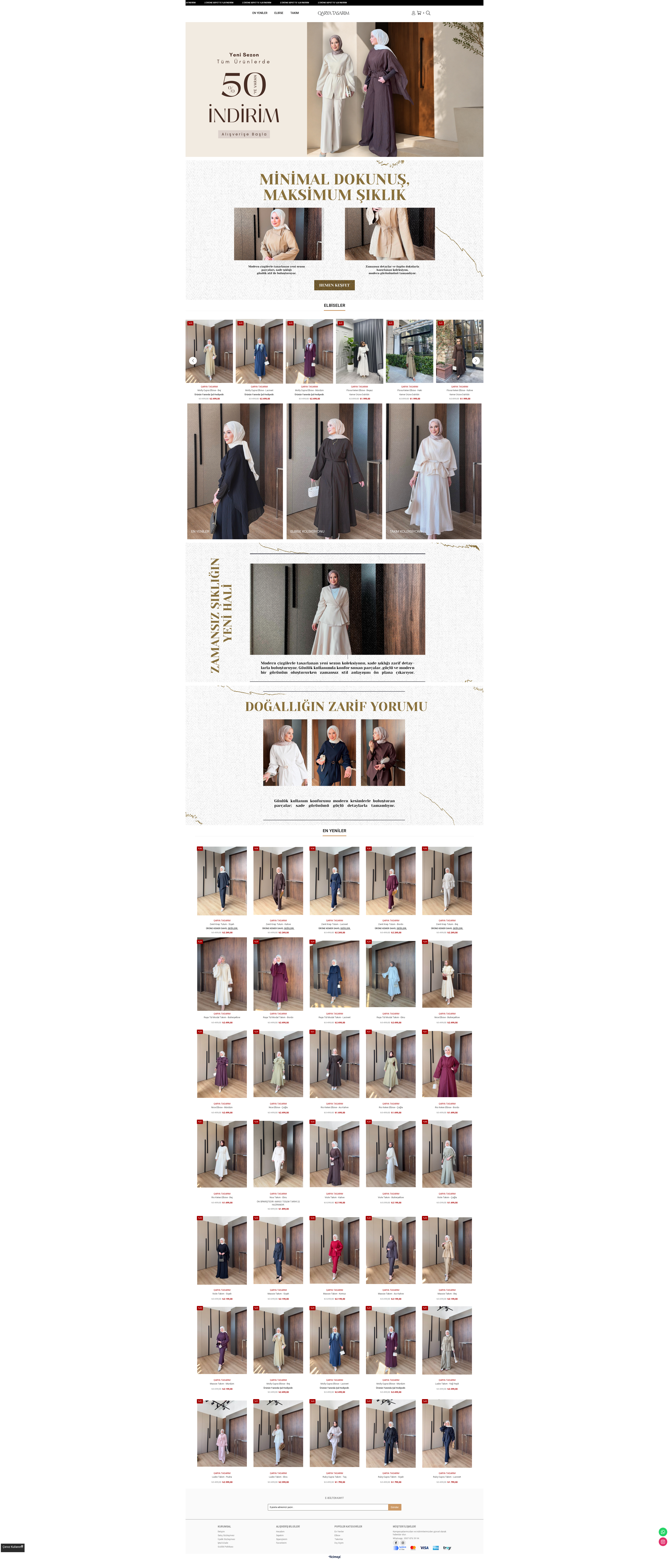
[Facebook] (396, 1543)
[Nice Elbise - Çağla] (359, 351)
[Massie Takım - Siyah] (278, 1250)
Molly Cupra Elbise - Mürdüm (390, 1383)
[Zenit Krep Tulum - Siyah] (222, 881)
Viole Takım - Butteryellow (391, 1197)
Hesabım (280, 1531)
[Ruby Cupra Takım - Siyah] (391, 1433)
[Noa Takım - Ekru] (278, 1154)
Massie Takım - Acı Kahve (391, 1293)
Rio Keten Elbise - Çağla (460, 390)
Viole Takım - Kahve (334, 1197)
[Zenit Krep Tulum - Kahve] (278, 881)
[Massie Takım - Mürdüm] (222, 1340)
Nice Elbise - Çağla (359, 390)
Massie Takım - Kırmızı (334, 1293)
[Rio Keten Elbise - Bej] (222, 1154)
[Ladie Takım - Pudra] (222, 1433)
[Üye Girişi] (413, 13)
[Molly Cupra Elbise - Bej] (278, 1340)
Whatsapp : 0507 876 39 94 (406, 1538)
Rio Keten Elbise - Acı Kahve (410, 390)
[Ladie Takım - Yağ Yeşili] (447, 1340)
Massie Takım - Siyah (278, 1293)
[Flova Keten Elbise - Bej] (209, 351)
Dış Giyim (339, 1543)
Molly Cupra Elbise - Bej (278, 1383)
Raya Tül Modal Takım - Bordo (278, 1017)
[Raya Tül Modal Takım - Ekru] (391, 974)
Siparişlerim (281, 1539)
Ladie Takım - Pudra (222, 1477)
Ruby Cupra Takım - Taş (335, 1477)
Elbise (337, 1535)
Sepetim (280, 1535)
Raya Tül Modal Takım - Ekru (391, 1017)
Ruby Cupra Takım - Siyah (391, 1477)
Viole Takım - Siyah (222, 1293)
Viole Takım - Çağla (447, 1197)
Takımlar (338, 1539)
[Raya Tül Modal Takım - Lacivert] (334, 974)
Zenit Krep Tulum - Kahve (278, 924)
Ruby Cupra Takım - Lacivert (447, 1477)
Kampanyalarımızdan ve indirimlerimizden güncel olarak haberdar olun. (419, 1533)
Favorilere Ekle (205, 377)
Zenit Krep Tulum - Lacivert (334, 924)
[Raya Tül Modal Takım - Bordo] (278, 974)
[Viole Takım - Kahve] (334, 1154)
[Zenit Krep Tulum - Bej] (447, 881)
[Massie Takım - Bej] (447, 1250)
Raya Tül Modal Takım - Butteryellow (222, 1017)
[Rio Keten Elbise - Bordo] (447, 1064)
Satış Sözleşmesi (226, 1535)
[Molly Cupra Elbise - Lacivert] (334, 1340)
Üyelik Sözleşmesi (226, 1539)
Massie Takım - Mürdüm (222, 1383)
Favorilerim (281, 1543)
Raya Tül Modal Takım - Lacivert (335, 1017)
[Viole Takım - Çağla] (447, 1154)
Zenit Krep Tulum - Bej (447, 924)
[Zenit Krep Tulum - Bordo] (391, 881)
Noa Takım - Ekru (278, 1197)
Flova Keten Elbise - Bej (209, 390)
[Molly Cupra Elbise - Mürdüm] (391, 1340)
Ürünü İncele (213, 377)
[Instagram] (403, 1543)
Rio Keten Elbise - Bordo (447, 1107)
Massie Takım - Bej (447, 1293)
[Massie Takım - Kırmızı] (334, 1250)
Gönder (395, 1507)
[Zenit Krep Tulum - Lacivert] (334, 881)
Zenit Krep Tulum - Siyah (222, 924)
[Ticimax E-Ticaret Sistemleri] (334, 1557)
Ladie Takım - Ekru (278, 1477)
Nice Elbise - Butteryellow (259, 390)
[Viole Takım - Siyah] (222, 1250)
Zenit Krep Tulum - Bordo (390, 924)
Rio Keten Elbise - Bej (222, 1197)
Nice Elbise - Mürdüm (309, 390)
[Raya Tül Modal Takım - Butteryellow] (222, 974)
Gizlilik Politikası (225, 1547)
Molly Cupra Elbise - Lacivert (335, 1383)
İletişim (221, 1531)
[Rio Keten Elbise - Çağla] (460, 351)
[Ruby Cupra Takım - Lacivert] (447, 1433)
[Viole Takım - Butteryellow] (391, 1154)
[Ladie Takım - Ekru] (278, 1433)
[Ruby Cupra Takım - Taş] (334, 1433)
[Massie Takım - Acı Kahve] (391, 1250)
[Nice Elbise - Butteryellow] (259, 351)
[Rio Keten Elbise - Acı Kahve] (409, 351)
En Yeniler (339, 1531)
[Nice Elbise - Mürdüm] (309, 351)
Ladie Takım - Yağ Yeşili (447, 1383)
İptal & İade (223, 1543)
